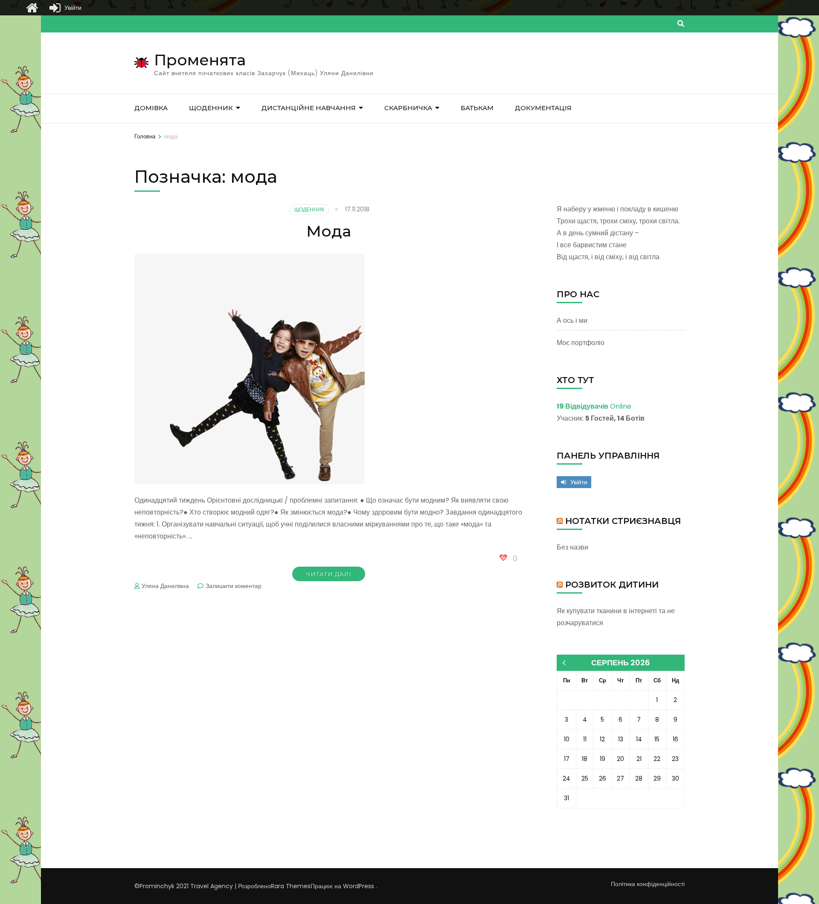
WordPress (358, 886)
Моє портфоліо (580, 343)
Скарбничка (408, 108)
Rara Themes (291, 886)
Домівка (151, 108)
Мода (328, 231)
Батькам (477, 108)
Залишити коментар (233, 586)
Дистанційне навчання (308, 108)
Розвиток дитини (612, 584)
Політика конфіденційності (648, 884)
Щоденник (211, 108)
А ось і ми (572, 320)
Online (594, 406)
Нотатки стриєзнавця (623, 521)
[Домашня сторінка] (32, 7)
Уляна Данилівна (165, 586)
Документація (543, 108)
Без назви (572, 547)
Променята (200, 59)
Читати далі (328, 573)
